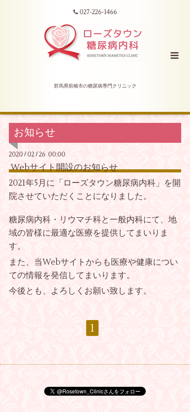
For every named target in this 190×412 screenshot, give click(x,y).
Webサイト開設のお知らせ (64, 167)
